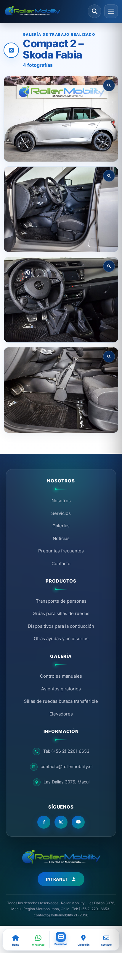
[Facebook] (43, 822)
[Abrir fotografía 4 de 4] (61, 390)
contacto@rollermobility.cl (55, 915)
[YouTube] (78, 822)
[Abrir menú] (111, 11)
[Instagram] (61, 822)
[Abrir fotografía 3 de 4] (61, 300)
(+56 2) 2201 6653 (94, 909)
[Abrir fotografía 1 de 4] (61, 119)
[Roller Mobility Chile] (44, 11)
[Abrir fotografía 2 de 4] (61, 209)
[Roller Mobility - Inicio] (61, 857)
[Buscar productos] (94, 11)
